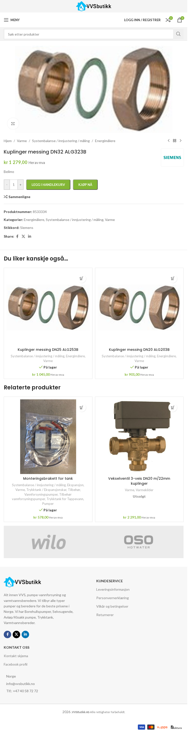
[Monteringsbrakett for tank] (48, 436)
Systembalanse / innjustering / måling (37, 356)
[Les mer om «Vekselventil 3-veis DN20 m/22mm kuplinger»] (172, 407)
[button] (81, 278)
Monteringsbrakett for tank (48, 478)
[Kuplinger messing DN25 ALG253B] (48, 307)
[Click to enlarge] (13, 123)
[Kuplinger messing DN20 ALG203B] (139, 307)
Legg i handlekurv (48, 185)
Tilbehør (74, 490)
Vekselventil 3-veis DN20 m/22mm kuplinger (139, 481)
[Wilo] (49, 541)
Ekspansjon (75, 485)
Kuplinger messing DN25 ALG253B (48, 349)
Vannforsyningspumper (41, 494)
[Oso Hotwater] (139, 541)
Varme (48, 361)
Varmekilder (144, 490)
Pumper (48, 504)
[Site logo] (93, 6)
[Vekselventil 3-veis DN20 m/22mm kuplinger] (139, 436)
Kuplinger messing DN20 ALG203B (139, 349)
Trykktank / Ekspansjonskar (46, 490)
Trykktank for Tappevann (65, 499)
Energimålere (75, 356)
